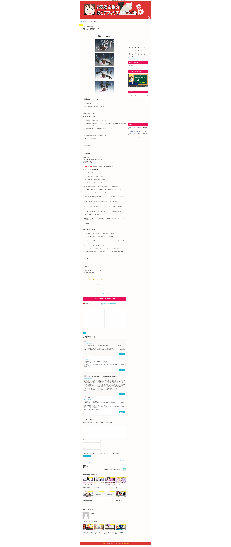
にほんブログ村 (104, 304)
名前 (84, 439)
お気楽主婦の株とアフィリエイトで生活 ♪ (114, 543)
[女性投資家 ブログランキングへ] (86, 303)
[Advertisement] (93, 318)
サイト (84, 448)
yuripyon (92, 513)
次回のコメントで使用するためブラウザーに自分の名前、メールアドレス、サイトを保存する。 (102, 453)
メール (84, 444)
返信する (122, 354)
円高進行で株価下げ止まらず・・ (135, 127)
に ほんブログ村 (104, 293)
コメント (85, 425)
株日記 (85, 332)
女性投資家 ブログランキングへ (88, 305)
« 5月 (129, 57)
